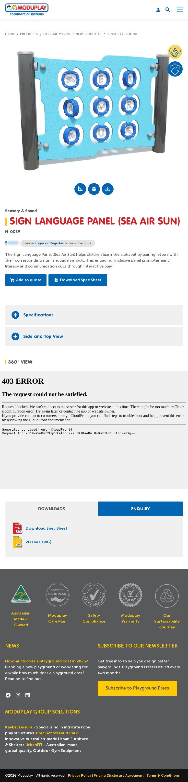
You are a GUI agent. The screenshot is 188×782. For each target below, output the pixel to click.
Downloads (51, 508)
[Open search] (166, 10)
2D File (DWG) (38, 542)
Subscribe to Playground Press (137, 688)
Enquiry (140, 508)
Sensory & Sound (21, 210)
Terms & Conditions (163, 775)
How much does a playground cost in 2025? (46, 661)
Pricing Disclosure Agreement (119, 775)
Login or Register (49, 243)
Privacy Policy (80, 775)
